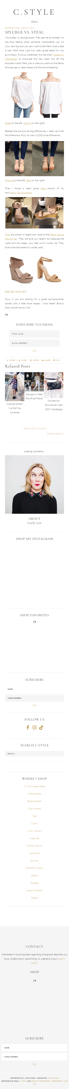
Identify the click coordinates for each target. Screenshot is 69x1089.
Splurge (27, 123)
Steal (8, 123)
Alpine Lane (53, 1078)
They (7, 234)
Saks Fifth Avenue (34, 868)
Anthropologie (34, 793)
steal (44, 188)
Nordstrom (34, 853)
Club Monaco (34, 808)
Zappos (34, 897)
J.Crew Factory (34, 830)
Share (36, 360)
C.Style (34, 12)
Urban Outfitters (34, 890)
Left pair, (10, 291)
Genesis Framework (40, 1081)
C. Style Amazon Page (34, 786)
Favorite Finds (12, 28)
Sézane (34, 875)
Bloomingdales (34, 801)
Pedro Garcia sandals (21, 192)
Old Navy (34, 860)
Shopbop (34, 883)
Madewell (34, 838)
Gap (34, 816)
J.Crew (34, 823)
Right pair (20, 291)
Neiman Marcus (34, 845)
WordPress (57, 1081)
